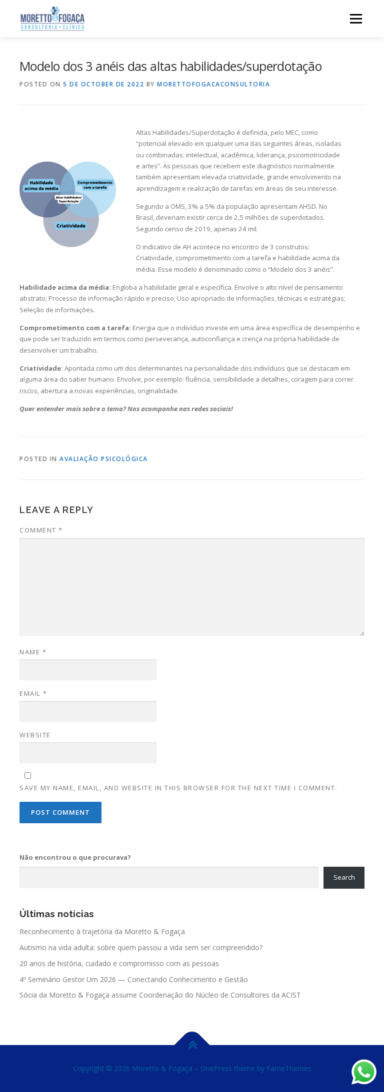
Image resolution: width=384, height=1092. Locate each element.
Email (34, 693)
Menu (355, 18)
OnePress (216, 1068)
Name (33, 651)
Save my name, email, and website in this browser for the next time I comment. (179, 787)
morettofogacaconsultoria (213, 84)
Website (35, 734)
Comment (41, 530)
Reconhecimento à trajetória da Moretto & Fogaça (102, 931)
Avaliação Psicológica (104, 459)
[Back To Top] (192, 1045)
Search (344, 877)
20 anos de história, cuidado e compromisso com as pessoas (119, 963)
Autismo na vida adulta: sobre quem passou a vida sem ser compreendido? (141, 947)
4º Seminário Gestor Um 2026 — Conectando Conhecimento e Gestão (134, 979)
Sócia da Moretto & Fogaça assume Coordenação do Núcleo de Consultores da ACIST (160, 995)
